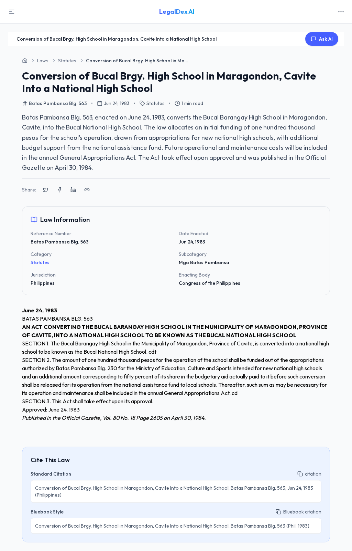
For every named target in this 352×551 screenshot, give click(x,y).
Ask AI (326, 39)
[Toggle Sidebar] (11, 11)
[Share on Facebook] (59, 189)
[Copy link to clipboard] (86, 189)
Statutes (40, 262)
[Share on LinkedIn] (73, 189)
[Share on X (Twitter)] (45, 189)
